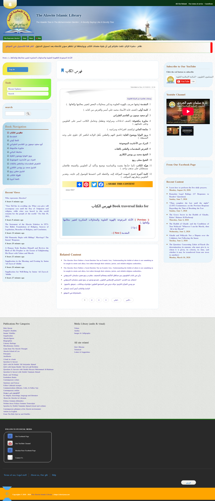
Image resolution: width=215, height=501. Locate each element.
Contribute (209, 3)
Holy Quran (7, 328)
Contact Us (19, 458)
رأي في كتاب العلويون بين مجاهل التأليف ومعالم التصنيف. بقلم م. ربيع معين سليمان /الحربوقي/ (102, 275)
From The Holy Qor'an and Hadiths (16, 414)
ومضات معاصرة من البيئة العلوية (139, 98)
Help (54, 475)
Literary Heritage (9, 343)
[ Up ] (134, 227)
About (24, 38)
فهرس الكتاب (16, 133)
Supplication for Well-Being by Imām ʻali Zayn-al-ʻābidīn (27, 273)
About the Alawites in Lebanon (14, 398)
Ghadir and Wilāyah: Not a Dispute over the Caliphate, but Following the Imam (189, 237)
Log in (12, 69)
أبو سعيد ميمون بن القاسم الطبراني (26, 144)
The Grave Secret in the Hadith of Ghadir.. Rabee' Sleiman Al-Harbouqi (189, 216)
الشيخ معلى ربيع (17, 171)
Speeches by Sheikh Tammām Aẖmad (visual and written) (24, 406)
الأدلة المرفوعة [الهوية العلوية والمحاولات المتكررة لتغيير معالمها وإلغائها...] (40, 57)
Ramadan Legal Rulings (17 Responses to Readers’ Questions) (189, 195)
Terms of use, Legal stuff (15, 475)
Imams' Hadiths (9, 333)
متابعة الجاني (16, 152)
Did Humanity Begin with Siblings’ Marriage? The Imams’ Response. (27, 239)
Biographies (7, 340)
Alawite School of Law (11, 351)
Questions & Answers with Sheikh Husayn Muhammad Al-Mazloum (28, 369)
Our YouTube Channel (23, 443)
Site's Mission (79, 347)
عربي (188, 482)
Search (11, 93)
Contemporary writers (11, 379)
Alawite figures (8, 338)
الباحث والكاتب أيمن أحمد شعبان (77, 288)
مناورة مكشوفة (17, 148)
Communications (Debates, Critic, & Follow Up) (20, 388)
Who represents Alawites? (16, 198)
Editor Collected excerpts (12, 385)
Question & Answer (10, 361)
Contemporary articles (11, 390)
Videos (76, 328)
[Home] (19, 21)
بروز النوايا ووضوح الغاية (21, 156)
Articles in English (10, 411)
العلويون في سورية (11, 393)
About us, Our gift (39, 475)
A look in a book (9, 359)
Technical (77, 349)
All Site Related (181, 3)
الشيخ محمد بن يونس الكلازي (23, 167)
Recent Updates (14, 89)
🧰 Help (38, 38)
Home (31, 38)
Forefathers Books (9, 377)
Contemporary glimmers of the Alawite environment (22, 409)
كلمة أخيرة (14, 179)
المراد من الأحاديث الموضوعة (23, 160)
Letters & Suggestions (82, 352)
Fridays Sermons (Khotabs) (13, 401)
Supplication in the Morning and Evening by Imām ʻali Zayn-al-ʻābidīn (27, 262)
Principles (7, 353)
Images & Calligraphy (82, 333)
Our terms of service (196, 3)
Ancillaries (7, 356)
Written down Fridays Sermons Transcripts (19, 403)
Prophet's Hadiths (10, 330)
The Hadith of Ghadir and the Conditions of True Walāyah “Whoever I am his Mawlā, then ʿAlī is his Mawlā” (189, 226)
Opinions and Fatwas (11, 383)
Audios (76, 330)
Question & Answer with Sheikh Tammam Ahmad (21, 372)
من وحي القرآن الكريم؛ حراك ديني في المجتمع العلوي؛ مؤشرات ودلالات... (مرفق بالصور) (99, 284)
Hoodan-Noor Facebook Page (25, 450)
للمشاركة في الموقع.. (73, 293)
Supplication (8, 335)
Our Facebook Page (22, 436)
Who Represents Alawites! (12, 38)
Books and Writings (10, 374)
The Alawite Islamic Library (58, 15)
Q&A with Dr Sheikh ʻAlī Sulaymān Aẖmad (19, 364)
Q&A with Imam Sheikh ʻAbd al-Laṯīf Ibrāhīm (20, 367)
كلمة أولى (14, 140)
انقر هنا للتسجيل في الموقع (20, 46)
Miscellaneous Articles (11, 345)
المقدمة (120, 233)
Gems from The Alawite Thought (15, 348)
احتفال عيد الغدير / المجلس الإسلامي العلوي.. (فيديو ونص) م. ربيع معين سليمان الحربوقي (100, 279)
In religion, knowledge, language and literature (20, 395)
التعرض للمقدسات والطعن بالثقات (25, 163)
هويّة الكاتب (15, 175)
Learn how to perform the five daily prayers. (188, 187)
